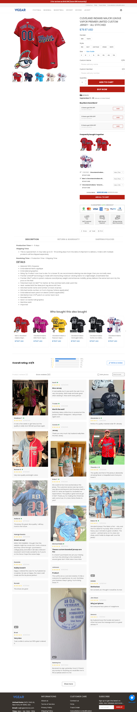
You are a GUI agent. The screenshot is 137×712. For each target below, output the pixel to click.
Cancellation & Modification (116, 5)
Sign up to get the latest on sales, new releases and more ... (111, 702)
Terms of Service (48, 704)
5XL (114, 55)
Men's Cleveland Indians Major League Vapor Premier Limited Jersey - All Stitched (93, 179)
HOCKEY (69, 10)
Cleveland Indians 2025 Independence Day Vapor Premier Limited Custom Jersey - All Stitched (115, 337)
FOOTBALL (37, 10)
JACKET (87, 10)
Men (82, 39)
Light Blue (96, 47)
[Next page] (125, 331)
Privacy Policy (46, 707)
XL (93, 55)
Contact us (89, 5)
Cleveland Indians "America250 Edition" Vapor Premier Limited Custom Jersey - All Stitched (93, 185)
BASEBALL (47, 10)
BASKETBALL (59, 10)
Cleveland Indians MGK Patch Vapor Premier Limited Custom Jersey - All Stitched (40, 337)
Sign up (119, 707)
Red (82, 47)
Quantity (83, 78)
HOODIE (78, 10)
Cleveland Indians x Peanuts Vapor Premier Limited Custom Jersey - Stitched (59, 337)
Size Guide (90, 51)
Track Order (102, 5)
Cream (104, 47)
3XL (104, 55)
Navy (88, 47)
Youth (89, 39)
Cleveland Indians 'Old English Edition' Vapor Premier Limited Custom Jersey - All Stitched (77, 337)
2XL (98, 55)
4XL (109, 55)
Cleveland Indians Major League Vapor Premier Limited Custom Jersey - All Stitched (97, 172)
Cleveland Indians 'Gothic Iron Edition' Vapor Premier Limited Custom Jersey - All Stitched (96, 337)
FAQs (95, 5)
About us (44, 701)
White (111, 47)
